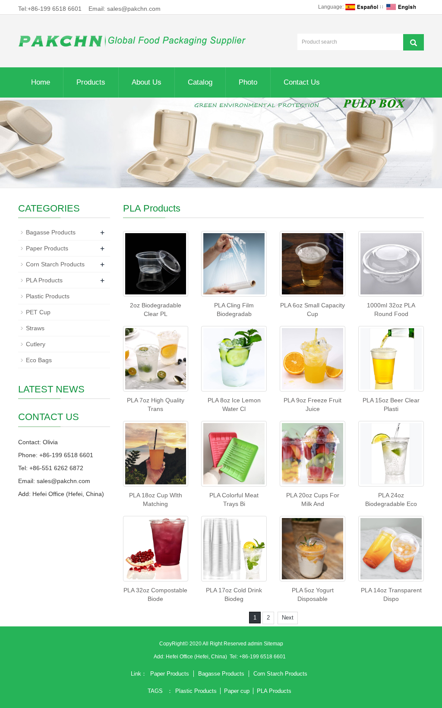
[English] (403, 7)
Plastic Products (47, 296)
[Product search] (413, 42)
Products (90, 82)
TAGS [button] (155, 691)
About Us (146, 82)
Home (40, 82)
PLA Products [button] (274, 691)
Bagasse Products (51, 232)
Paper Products (47, 248)
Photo (248, 82)
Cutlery (35, 344)
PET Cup (38, 312)
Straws (35, 328)
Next (288, 617)
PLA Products (44, 280)
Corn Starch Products (55, 264)
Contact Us (302, 82)
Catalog (200, 82)
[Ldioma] (362, 7)
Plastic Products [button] (196, 691)
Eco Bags (39, 360)
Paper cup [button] (236, 691)
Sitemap (273, 644)
